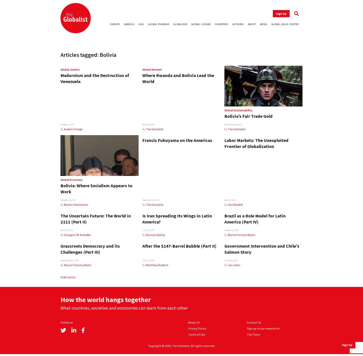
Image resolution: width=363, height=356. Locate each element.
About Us (194, 322)
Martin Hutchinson (76, 205)
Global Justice (69, 69)
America (129, 24)
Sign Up (281, 13)
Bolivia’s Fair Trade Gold (248, 116)
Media (264, 24)
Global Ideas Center (285, 24)
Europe (115, 24)
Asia (141, 24)
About (252, 24)
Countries (221, 24)
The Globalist (155, 129)
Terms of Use (196, 334)
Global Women (152, 69)
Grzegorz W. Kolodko (77, 235)
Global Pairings (159, 24)
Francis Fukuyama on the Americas (177, 140)
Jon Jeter (234, 265)
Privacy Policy (197, 328)
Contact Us (254, 322)
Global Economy (71, 180)
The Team (253, 334)
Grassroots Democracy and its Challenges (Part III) (90, 249)
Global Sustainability (238, 110)
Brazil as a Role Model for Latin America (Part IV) (255, 219)
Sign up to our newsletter (263, 328)
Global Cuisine (201, 24)
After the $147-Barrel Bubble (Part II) (179, 246)
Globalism (180, 24)
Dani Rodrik (235, 205)
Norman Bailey (155, 235)
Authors (238, 24)
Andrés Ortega (73, 129)
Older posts (68, 277)
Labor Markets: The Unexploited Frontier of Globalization (256, 143)
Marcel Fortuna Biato (241, 235)
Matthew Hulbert (157, 265)
